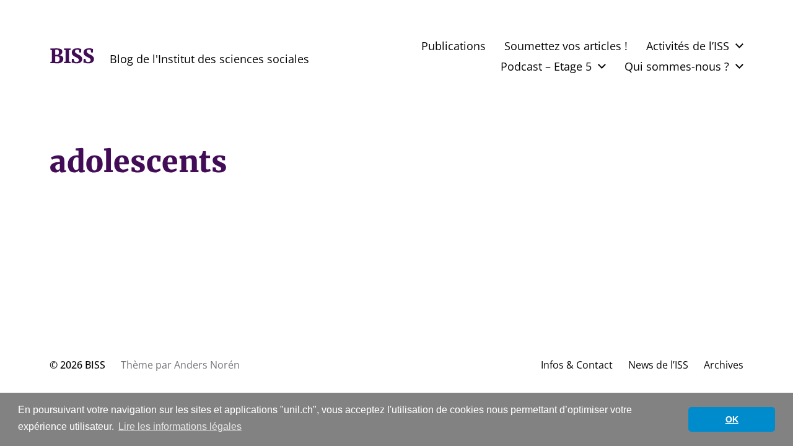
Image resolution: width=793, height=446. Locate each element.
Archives (723, 365)
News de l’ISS (658, 365)
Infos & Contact (577, 365)
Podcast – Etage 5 (546, 66)
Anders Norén (207, 365)
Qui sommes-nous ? (676, 66)
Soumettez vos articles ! (566, 45)
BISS (72, 56)
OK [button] (731, 419)
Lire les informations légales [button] (180, 426)
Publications (453, 45)
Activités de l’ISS (687, 45)
